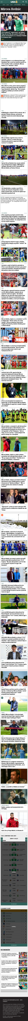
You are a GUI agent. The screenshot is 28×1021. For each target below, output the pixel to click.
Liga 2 (4, 4)
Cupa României (17, 4)
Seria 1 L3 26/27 (14, 838)
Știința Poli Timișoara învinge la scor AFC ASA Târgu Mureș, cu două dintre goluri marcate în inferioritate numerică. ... (9, 985)
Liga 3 (7, 4)
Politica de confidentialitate (11, 999)
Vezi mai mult (14, 904)
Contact (5, 1001)
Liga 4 (11, 4)
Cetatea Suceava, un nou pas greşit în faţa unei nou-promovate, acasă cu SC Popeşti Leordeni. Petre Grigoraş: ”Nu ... (9, 977)
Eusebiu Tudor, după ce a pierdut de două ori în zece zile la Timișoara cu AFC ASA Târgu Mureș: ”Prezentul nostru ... (9, 962)
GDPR (21, 999)
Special (23, 4)
